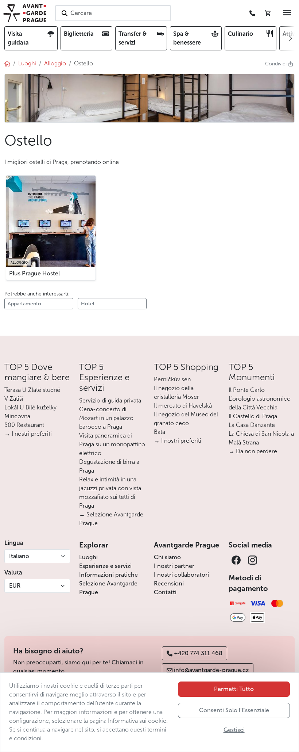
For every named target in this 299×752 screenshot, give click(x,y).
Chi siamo (167, 557)
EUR (14, 585)
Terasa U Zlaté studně (32, 389)
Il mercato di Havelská (183, 405)
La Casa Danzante (252, 424)
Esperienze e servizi (105, 565)
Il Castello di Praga (253, 416)
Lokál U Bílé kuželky (30, 407)
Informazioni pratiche (108, 574)
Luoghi (88, 557)
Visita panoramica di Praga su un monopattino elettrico (112, 444)
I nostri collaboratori (181, 574)
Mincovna (17, 416)
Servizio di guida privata (110, 400)
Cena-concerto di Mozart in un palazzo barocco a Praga (106, 418)
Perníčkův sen (172, 379)
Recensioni (169, 583)
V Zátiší (13, 398)
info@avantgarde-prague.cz (211, 670)
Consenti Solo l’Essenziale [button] (234, 710)
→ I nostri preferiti (28, 433)
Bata (159, 431)
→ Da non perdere (253, 451)
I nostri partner (174, 565)
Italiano (19, 556)
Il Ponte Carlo (247, 389)
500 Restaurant (24, 424)
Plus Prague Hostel (34, 273)
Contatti (165, 592)
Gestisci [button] (234, 729)
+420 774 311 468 (198, 653)
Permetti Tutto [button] (234, 689)
